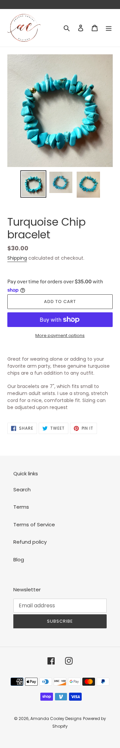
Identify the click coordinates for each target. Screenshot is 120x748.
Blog (18, 559)
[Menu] (109, 28)
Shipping (17, 258)
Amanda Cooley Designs (56, 718)
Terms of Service (34, 524)
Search (22, 489)
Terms (21, 506)
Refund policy (30, 541)
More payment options (60, 335)
